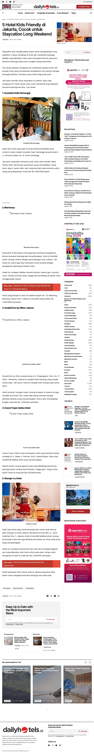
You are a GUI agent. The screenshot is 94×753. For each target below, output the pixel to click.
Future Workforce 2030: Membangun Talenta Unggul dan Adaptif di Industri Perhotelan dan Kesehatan (77, 181)
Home (3, 19)
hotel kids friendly (18, 588)
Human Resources (70, 348)
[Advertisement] (31, 189)
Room (66, 373)
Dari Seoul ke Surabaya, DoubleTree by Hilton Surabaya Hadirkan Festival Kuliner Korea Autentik (78, 193)
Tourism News (69, 389)
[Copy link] (58, 596)
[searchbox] (73, 52)
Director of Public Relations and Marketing (74, 299)
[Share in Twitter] (51, 596)
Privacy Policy (9, 624)
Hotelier (67, 337)
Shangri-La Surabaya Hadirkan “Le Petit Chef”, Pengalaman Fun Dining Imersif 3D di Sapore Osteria (78, 136)
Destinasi (67, 296)
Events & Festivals (70, 307)
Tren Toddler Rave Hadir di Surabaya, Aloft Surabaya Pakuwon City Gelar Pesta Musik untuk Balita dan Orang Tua (77, 159)
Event (66, 305)
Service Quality (69, 381)
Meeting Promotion (70, 359)
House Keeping (69, 345)
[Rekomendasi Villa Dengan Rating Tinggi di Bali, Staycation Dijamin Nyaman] (16, 642)
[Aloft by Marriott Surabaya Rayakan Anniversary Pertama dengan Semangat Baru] (68, 457)
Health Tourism (69, 326)
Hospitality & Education (72, 329)
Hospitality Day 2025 (17, 5)
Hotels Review (69, 340)
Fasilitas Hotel (69, 310)
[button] (88, 2)
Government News (70, 318)
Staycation (5, 39)
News (66, 364)
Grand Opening (69, 321)
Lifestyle (67, 351)
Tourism (67, 386)
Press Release (69, 367)
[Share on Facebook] (47, 596)
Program (67, 370)
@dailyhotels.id (72, 485)
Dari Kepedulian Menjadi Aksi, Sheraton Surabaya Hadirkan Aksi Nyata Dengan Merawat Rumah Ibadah (77, 213)
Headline (67, 324)
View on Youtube (16, 7)
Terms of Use (19, 624)
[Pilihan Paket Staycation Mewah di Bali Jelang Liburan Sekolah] (47, 684)
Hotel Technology (70, 334)
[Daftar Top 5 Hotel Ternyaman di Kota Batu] (77, 684)
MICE (66, 362)
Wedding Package (70, 394)
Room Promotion (69, 375)
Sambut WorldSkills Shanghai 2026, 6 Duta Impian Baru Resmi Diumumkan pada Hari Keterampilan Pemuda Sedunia (78, 147)
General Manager (70, 316)
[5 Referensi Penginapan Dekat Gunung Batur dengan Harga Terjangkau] (16, 684)
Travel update (69, 392)
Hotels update (69, 343)
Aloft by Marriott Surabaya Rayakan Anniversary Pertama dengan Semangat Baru (77, 170)
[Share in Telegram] (55, 596)
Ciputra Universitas (70, 291)
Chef (66, 288)
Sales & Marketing (70, 378)
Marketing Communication (73, 356)
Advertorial (68, 285)
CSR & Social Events (71, 293)
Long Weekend (30, 588)
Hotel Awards (47, 647)
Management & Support (72, 354)
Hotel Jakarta (6, 588)
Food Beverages (69, 313)
